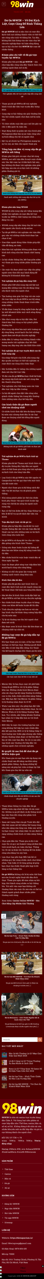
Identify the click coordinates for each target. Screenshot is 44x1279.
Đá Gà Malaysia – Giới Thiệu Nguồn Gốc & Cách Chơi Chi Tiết (22, 1019)
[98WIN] (22, 4)
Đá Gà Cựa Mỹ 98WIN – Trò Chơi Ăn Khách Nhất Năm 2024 (22, 978)
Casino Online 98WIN (23, 900)
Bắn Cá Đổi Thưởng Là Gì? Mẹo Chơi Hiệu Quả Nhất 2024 (25, 1054)
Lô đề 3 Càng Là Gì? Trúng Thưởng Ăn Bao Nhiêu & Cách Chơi (24, 1062)
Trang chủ (18, 12)
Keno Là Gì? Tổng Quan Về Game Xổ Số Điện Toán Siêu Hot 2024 (25, 1070)
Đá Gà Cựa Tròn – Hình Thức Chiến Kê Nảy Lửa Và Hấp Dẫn (22, 937)
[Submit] (40, 1039)
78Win (12, 1140)
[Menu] (4, 4)
